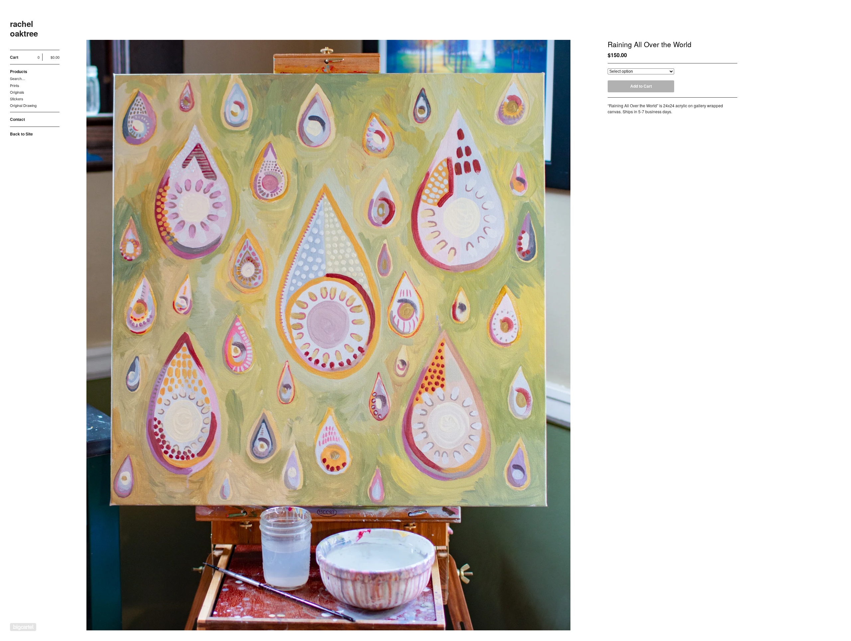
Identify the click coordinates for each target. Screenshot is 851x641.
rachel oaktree (24, 28)
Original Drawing (23, 105)
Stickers (16, 98)
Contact (17, 119)
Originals (17, 92)
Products (18, 71)
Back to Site (21, 134)
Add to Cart (641, 86)
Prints (14, 85)
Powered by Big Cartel (23, 627)
